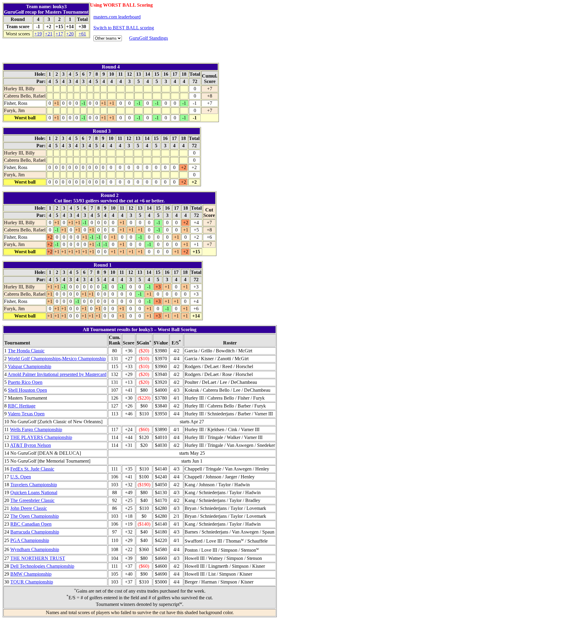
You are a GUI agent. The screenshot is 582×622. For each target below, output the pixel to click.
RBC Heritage (21, 405)
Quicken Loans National (33, 492)
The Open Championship (34, 516)
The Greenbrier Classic (32, 500)
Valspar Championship (29, 366)
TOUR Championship (31, 581)
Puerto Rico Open (25, 382)
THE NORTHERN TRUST (37, 558)
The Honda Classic (26, 350)
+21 (48, 33)
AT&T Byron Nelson (30, 445)
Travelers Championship (33, 484)
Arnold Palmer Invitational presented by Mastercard (57, 374)
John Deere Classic (28, 508)
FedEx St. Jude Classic (32, 468)
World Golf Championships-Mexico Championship (57, 358)
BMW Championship (31, 574)
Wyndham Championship (34, 549)
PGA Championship (29, 540)
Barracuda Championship (34, 531)
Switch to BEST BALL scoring (123, 27)
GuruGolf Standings (148, 38)
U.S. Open (20, 476)
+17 (59, 33)
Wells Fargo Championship (36, 429)
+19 (38, 33)
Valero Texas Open (26, 413)
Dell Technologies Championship (42, 566)
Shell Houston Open (27, 390)
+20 (70, 33)
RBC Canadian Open (31, 524)
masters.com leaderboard (117, 16)
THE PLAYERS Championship (41, 437)
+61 (82, 33)
